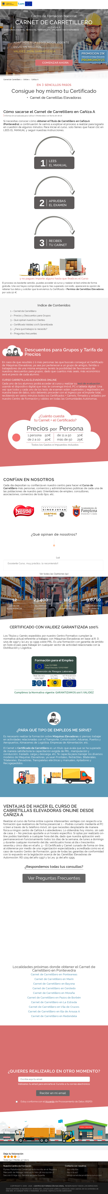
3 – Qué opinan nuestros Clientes (27, 320)
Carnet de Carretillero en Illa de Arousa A (54, 1011)
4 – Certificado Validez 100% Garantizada (31, 324)
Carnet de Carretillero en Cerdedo (54, 988)
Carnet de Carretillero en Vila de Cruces (54, 1006)
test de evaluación (89, 383)
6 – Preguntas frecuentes (23, 333)
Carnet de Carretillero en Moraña (54, 992)
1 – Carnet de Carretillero (23, 311)
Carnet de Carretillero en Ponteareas (54, 974)
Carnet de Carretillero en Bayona (54, 983)
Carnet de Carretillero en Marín (54, 979)
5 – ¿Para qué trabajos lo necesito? (28, 329)
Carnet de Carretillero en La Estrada (54, 1002)
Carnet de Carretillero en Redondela (54, 1016)
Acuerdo (50, 1101)
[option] (23, 512)
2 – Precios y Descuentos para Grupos (30, 315)
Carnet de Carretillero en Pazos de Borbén (54, 997)
